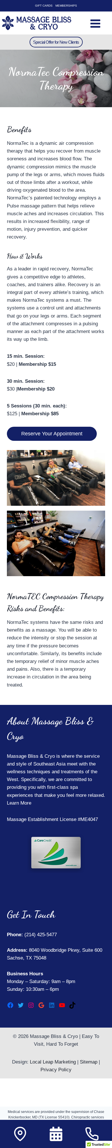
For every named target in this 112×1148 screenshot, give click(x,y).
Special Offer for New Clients (56, 42)
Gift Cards (44, 5)
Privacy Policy (56, 1069)
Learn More (19, 803)
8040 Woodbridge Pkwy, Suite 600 (65, 950)
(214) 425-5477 (40, 934)
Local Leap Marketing (53, 1062)
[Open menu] (95, 23)
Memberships (66, 5)
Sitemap (88, 1062)
